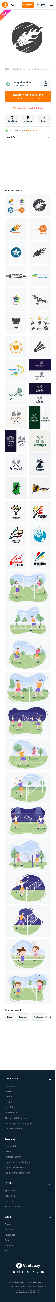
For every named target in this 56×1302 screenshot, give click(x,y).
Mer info (11, 135)
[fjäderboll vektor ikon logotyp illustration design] (16, 203)
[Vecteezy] (5, 5)
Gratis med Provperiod (28, 96)
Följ (45, 85)
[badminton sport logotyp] (16, 887)
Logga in (41, 4)
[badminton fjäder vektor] (16, 840)
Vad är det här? (32, 130)
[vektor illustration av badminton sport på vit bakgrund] (16, 910)
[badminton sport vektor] (16, 816)
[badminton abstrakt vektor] (16, 934)
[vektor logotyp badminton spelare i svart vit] (16, 745)
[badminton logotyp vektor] (16, 863)
